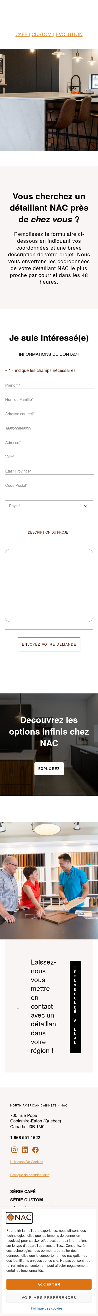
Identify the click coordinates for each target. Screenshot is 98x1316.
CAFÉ (22, 34)
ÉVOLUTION (69, 34)
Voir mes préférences (49, 1297)
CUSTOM (42, 34)
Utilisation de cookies (26, 1162)
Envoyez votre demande (49, 644)
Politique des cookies (47, 1308)
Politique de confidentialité (29, 1174)
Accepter (49, 1284)
